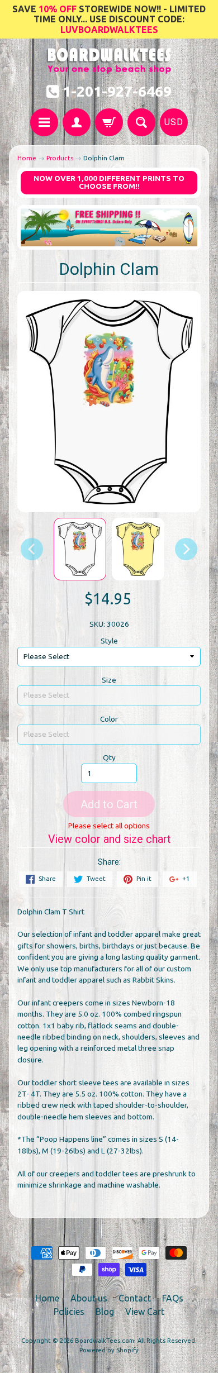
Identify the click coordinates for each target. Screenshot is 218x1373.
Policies (69, 1312)
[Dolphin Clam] (80, 549)
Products (59, 157)
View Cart (144, 1312)
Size (109, 679)
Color (109, 718)
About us (88, 1298)
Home (26, 157)
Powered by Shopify (109, 1350)
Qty (109, 757)
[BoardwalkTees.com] (109, 68)
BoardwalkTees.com (104, 1340)
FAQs (172, 1298)
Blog (105, 1312)
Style (109, 640)
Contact (135, 1298)
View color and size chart (109, 839)
